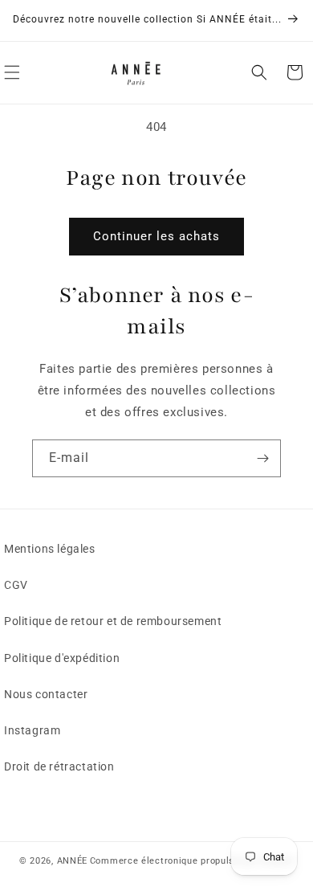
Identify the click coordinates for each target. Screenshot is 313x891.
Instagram (32, 730)
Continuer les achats (156, 236)
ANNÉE (72, 861)
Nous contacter (45, 694)
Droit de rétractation (59, 766)
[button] (259, 72)
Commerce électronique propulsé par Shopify (192, 861)
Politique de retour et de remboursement (113, 621)
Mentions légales (50, 548)
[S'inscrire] (262, 458)
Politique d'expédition (62, 658)
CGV (16, 584)
